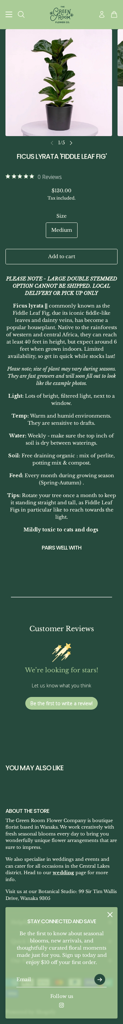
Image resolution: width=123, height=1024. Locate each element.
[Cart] (114, 14)
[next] (71, 143)
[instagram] (61, 1005)
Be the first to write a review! (61, 703)
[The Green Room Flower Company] (62, 14)
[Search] (21, 14)
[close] (110, 914)
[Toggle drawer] (8, 14)
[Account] (101, 14)
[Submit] (99, 979)
